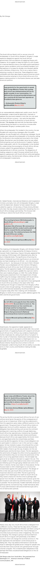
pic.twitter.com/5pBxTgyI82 (13, 236)
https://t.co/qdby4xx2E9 (19, 404)
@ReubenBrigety (19, 222)
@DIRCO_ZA (8, 224)
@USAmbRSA (8, 304)
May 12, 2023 (19, 105)
